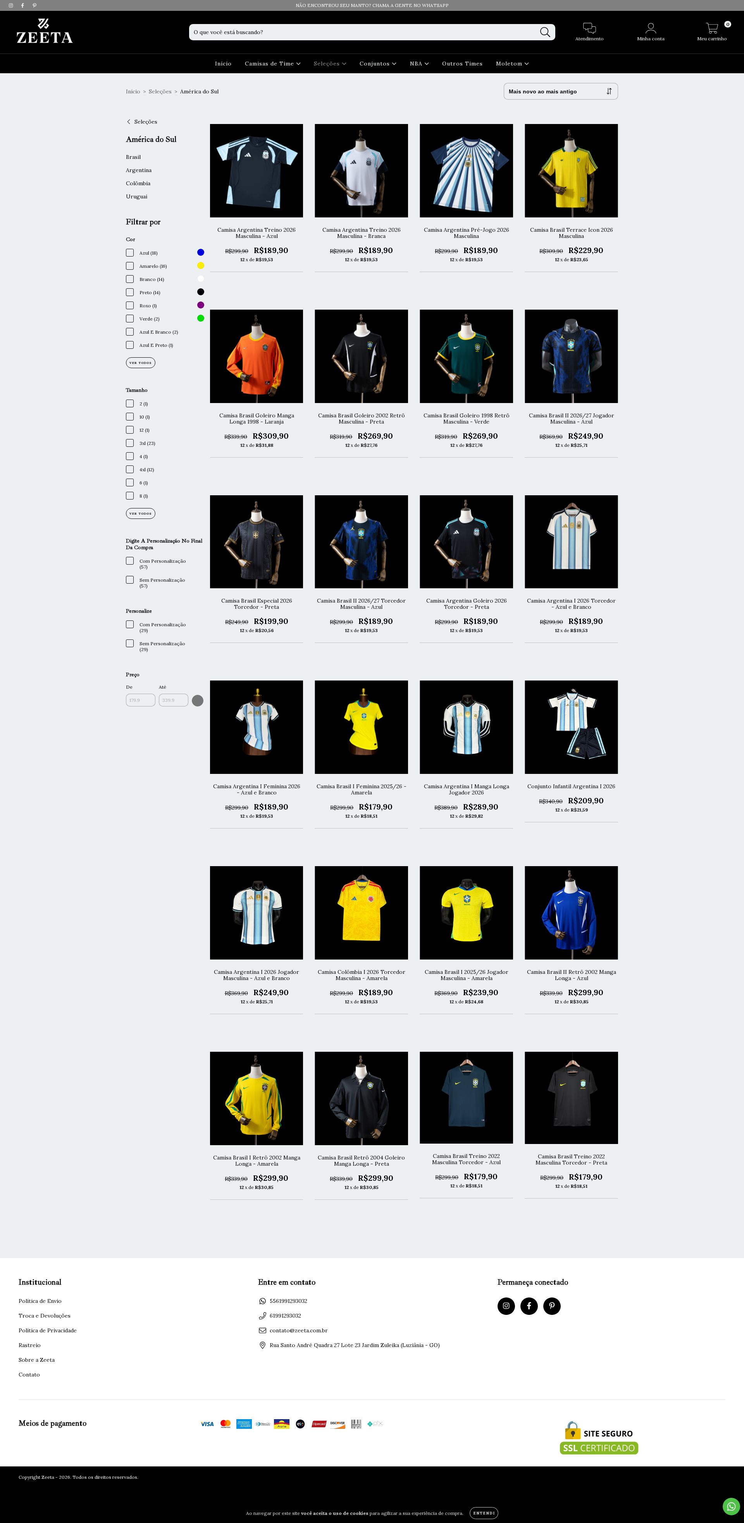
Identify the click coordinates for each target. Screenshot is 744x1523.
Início (223, 63)
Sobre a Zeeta (37, 1359)
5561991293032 (288, 1300)
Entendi (484, 1513)
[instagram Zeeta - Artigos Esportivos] (11, 5)
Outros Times (462, 63)
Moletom (510, 63)
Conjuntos (376, 63)
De (129, 687)
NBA (417, 63)
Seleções (328, 63)
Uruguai (136, 196)
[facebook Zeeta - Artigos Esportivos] (23, 5)
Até (162, 687)
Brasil (133, 156)
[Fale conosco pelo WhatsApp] (731, 1506)
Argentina (139, 170)
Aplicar (197, 700)
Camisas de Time (270, 63)
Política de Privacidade (48, 1330)
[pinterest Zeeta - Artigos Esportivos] (34, 5)
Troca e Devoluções (45, 1315)
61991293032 (285, 1315)
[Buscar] (545, 32)
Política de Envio (40, 1300)
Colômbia (138, 183)
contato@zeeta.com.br (299, 1330)
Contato (29, 1374)
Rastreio (30, 1345)
